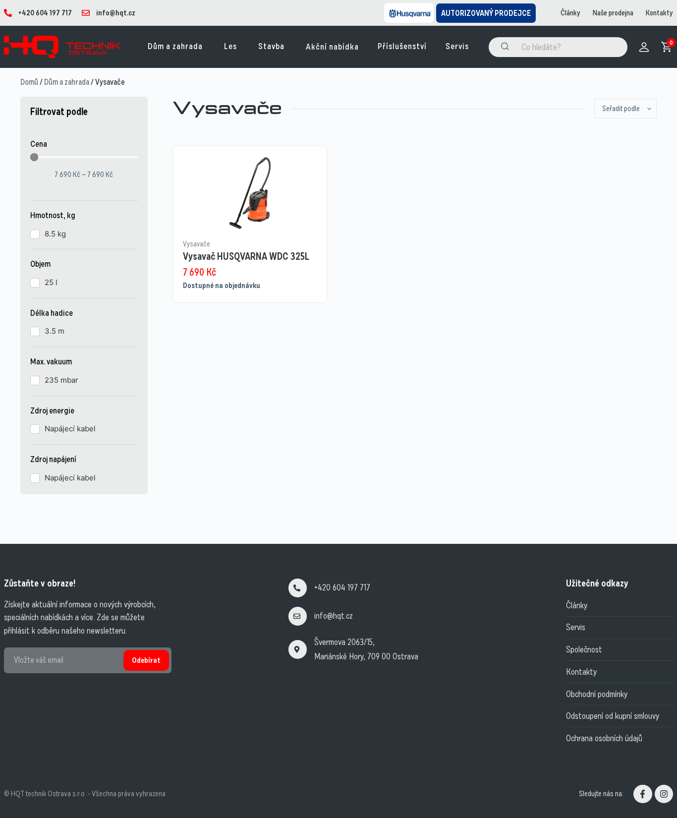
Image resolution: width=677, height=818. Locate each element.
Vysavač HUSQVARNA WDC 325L (246, 256)
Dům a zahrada (66, 82)
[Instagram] (664, 794)
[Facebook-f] (642, 794)
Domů (29, 82)
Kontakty (659, 12)
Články (570, 12)
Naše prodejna (613, 12)
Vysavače (196, 244)
